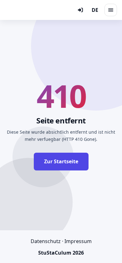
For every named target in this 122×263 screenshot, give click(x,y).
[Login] (80, 10)
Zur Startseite (61, 161)
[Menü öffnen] (110, 10)
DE (95, 10)
